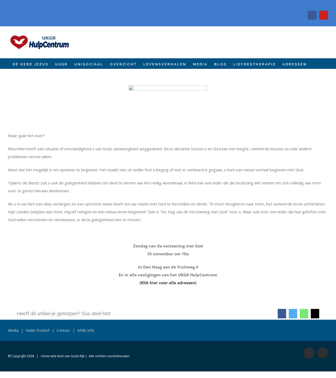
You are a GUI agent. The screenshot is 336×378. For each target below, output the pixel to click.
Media (13, 330)
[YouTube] (323, 15)
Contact (63, 330)
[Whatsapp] (304, 313)
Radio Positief (37, 330)
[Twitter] (293, 313)
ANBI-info (85, 330)
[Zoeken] (315, 63)
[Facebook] (312, 15)
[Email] (315, 313)
